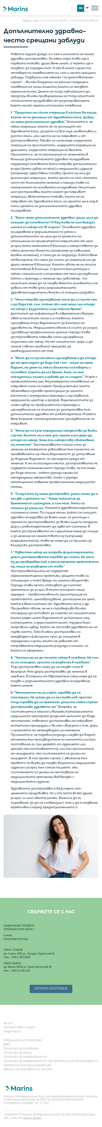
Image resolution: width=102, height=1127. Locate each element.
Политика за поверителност (25, 1057)
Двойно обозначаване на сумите (28, 1069)
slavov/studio (32, 1118)
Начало (27, 20)
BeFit (7, 1044)
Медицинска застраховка (23, 1040)
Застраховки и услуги (19, 1027)
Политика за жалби (18, 1053)
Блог (36, 20)
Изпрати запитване (51, 988)
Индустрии (12, 1031)
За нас (8, 1023)
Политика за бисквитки (21, 1048)
